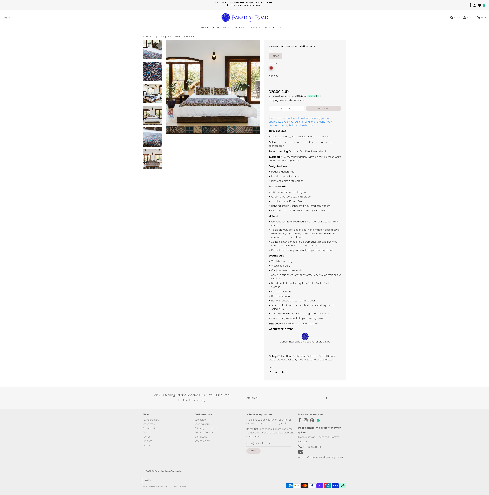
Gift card (147, 441)
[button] (6, 17)
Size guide (200, 419)
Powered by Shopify (180, 486)
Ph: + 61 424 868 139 (312, 447)
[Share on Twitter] (276, 372)
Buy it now (323, 108)
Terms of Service (204, 432)
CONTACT (283, 27)
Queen (275, 55)
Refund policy (202, 441)
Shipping (273, 100)
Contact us (201, 436)
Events (146, 445)
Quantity (273, 76)
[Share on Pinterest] (283, 372)
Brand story (149, 424)
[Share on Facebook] (271, 372)
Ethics (146, 432)
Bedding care (202, 424)
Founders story (151, 419)
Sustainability (150, 428)
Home (145, 36)
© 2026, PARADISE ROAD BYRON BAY (155, 486)
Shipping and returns (206, 428)
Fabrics (146, 436)
